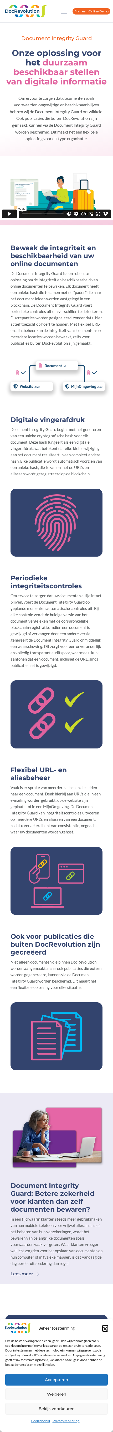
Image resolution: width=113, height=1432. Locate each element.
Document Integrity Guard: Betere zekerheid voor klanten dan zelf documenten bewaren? (52, 1197)
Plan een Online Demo (91, 11)
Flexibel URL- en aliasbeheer (39, 774)
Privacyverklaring (66, 1421)
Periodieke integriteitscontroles (46, 582)
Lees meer (22, 1273)
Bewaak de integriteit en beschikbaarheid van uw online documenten (53, 256)
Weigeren (56, 1394)
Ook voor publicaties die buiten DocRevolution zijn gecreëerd (55, 944)
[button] (105, 1328)
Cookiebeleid (40, 1421)
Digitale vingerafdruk (48, 420)
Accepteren (56, 1379)
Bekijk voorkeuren (57, 1408)
